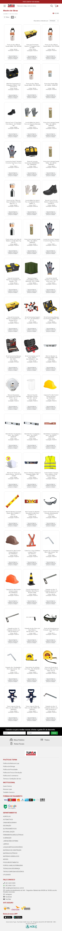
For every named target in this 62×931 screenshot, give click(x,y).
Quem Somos (7, 786)
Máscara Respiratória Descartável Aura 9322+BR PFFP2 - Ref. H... (13, 396)
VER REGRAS (35, 1)
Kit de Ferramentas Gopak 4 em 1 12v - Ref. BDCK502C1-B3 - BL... (32, 318)
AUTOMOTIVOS (8, 819)
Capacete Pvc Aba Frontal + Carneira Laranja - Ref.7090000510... (13, 591)
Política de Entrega (9, 766)
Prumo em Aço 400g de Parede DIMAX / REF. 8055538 (13, 45)
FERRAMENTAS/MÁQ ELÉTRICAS (13, 835)
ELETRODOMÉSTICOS (10, 829)
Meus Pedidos (18, 740)
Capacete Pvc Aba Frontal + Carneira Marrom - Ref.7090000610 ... (13, 552)
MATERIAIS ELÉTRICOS (10, 853)
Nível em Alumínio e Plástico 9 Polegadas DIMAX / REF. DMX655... (32, 474)
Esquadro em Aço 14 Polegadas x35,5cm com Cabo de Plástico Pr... (13, 630)
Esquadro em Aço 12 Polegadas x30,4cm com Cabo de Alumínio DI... (51, 708)
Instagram (8, 894)
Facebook (8, 897)
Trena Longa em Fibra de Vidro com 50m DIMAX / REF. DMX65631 (32, 708)
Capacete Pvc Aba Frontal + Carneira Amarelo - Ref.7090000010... (51, 396)
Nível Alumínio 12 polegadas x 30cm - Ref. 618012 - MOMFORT (32, 435)
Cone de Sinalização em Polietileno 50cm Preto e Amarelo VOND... (32, 591)
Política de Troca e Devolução (12, 772)
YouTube (8, 899)
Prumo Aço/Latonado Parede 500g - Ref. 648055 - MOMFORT (51, 124)
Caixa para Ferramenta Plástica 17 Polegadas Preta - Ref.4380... (32, 46)
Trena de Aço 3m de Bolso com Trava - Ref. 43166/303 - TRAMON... (32, 669)
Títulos (47, 740)
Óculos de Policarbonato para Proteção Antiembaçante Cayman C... (51, 513)
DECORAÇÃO (7, 825)
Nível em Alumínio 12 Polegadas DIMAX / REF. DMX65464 (51, 357)
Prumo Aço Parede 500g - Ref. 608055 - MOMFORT (51, 84)
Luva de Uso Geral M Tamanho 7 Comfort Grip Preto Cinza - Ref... (51, 279)
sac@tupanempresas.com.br (14, 888)
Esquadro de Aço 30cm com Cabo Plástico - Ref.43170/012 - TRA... (32, 630)
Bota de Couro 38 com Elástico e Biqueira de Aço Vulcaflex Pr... (51, 202)
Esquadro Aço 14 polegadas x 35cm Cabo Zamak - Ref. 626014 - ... (13, 669)
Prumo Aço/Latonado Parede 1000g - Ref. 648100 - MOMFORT (51, 163)
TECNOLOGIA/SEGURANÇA (11, 868)
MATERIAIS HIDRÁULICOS (11, 856)
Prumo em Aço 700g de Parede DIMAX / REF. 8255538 (32, 84)
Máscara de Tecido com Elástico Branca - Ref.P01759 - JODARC (13, 474)
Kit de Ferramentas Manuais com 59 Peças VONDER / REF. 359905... (51, 318)
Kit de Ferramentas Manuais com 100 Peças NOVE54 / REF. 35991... (13, 357)
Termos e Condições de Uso (12, 779)
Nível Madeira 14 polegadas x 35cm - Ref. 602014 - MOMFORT (51, 435)
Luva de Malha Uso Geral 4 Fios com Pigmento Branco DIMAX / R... (32, 202)
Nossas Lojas (7, 789)
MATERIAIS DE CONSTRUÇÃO (12, 850)
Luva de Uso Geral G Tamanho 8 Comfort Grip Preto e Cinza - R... (13, 163)
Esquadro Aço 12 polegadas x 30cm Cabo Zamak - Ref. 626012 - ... (51, 552)
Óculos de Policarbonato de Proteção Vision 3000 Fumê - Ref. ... (51, 630)
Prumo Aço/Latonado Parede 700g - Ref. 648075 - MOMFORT (32, 241)
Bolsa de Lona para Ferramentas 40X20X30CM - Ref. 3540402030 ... (32, 163)
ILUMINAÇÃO (7, 838)
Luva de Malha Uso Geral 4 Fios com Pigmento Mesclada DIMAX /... (32, 124)
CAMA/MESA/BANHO (10, 822)
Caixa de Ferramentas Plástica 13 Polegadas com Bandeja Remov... (13, 318)
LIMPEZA (6, 844)
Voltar (56, 13)
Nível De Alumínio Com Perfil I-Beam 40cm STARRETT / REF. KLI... (13, 513)
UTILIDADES (7, 874)
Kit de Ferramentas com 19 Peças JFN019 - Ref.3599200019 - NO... (32, 357)
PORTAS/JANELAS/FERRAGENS (13, 865)
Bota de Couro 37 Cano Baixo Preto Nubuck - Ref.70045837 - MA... (13, 124)
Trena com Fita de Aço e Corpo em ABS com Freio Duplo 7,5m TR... (51, 669)
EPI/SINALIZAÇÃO (9, 832)
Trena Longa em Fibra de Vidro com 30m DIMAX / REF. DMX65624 (13, 708)
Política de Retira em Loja (11, 763)
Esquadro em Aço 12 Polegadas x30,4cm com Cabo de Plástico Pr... (51, 591)
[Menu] (4, 6)
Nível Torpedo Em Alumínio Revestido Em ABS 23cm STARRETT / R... (32, 513)
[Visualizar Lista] (15, 17)
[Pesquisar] (51, 6)
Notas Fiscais (19, 744)
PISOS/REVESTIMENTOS (11, 862)
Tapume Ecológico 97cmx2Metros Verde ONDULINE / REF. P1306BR (32, 279)
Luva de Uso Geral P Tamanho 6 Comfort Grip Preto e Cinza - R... (51, 241)
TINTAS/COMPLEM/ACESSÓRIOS (13, 871)
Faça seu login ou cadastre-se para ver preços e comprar (13, 57)
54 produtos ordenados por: (41, 21)
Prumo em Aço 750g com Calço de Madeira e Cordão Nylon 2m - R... (13, 202)
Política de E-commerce (10, 775)
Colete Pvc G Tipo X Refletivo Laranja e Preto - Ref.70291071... (32, 552)
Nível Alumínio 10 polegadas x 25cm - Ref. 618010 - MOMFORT (13, 435)
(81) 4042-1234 (10, 885)
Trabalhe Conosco (8, 792)
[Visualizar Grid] (12, 17)
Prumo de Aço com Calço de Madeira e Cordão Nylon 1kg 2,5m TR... (13, 241)
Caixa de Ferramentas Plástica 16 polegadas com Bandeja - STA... (13, 279)
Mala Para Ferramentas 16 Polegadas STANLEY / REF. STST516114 (13, 85)
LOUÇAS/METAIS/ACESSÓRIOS (13, 847)
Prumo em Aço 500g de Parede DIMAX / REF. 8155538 (51, 45)
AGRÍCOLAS (7, 816)
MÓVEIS (5, 859)
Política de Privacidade (10, 769)
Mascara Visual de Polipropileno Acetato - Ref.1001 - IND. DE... (32, 396)
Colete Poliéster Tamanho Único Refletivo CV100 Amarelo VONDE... (51, 474)
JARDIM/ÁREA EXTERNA (10, 841)
